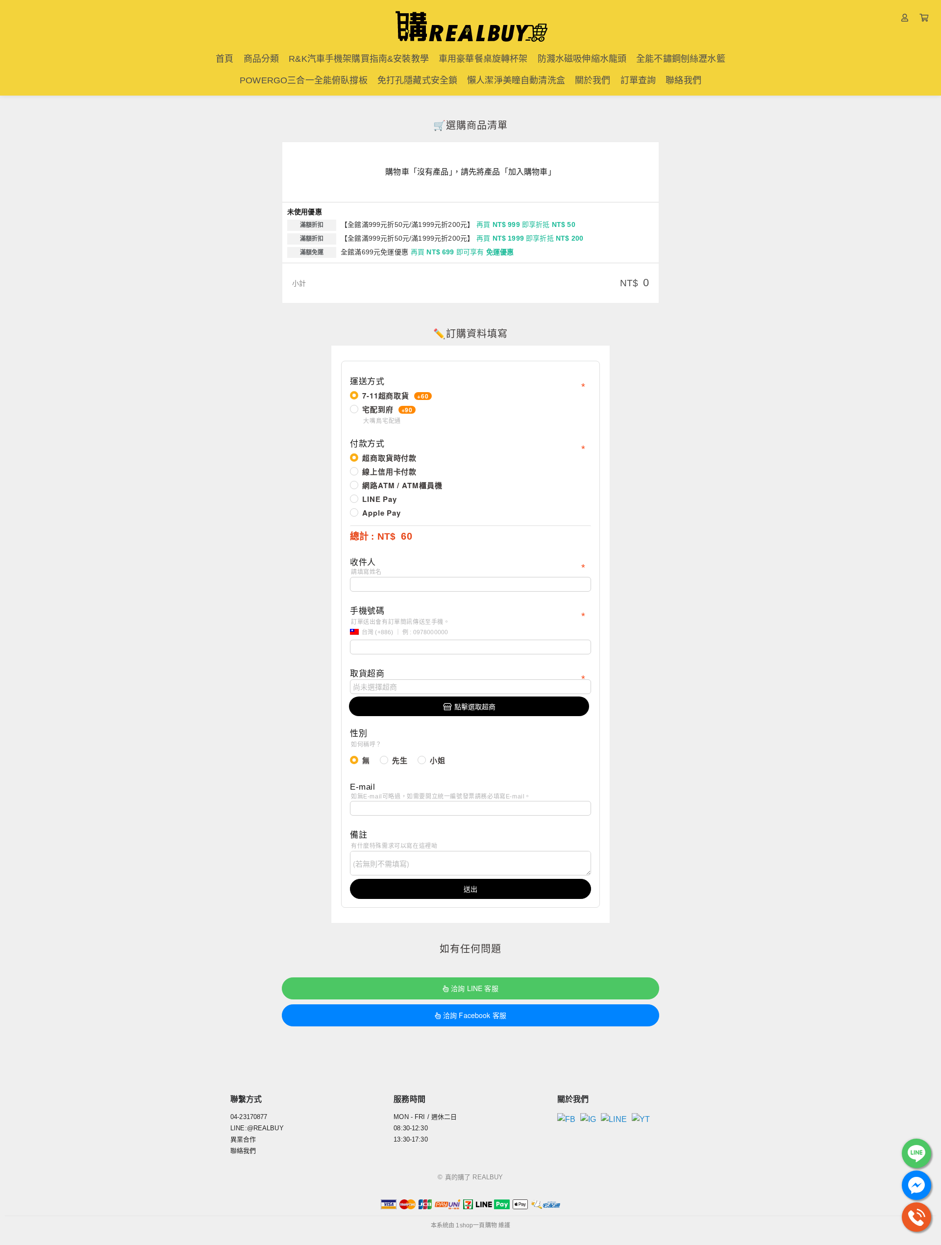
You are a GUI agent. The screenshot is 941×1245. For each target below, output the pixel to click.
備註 (393, 839)
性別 (366, 738)
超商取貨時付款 (389, 458)
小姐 (438, 760)
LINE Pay (379, 499)
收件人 (366, 566)
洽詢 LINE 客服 (474, 988)
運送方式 (367, 381)
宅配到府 (387, 414)
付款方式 (367, 443)
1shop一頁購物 (476, 1225)
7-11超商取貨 (395, 395)
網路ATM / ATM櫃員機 (402, 485)
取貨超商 (367, 673)
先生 (400, 760)
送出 (470, 889)
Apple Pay (381, 513)
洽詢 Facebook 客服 (474, 1015)
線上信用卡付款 (389, 471)
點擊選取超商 (474, 706)
